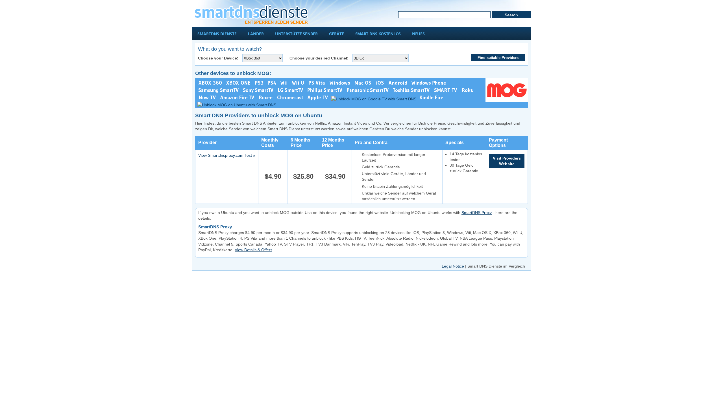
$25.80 (303, 176)
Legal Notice (453, 266)
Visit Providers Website (507, 161)
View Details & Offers (253, 250)
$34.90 (335, 176)
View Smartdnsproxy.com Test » (226, 155)
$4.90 (273, 176)
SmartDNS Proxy (476, 212)
